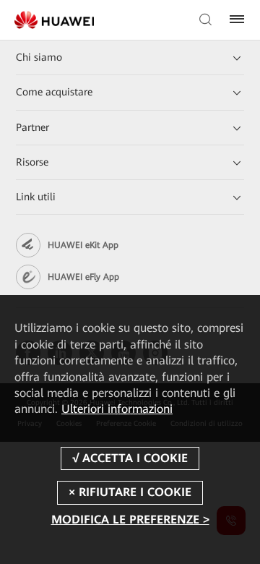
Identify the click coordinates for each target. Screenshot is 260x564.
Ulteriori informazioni (117, 409)
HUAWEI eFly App (83, 277)
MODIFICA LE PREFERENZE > (130, 519)
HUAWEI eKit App (83, 245)
